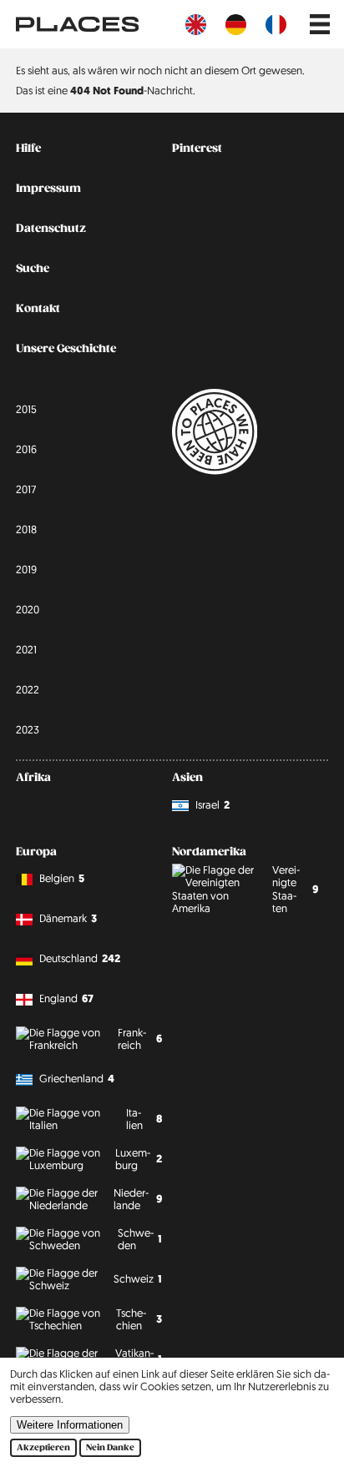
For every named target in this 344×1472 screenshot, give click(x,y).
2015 (26, 409)
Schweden (140, 1239)
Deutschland (79, 958)
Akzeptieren (43, 1448)
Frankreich (140, 1038)
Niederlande (138, 1199)
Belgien (61, 878)
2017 (26, 489)
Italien (144, 1119)
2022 (27, 689)
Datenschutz (51, 228)
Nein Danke (110, 1448)
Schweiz (138, 1279)
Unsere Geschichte (66, 348)
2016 (26, 449)
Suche (32, 268)
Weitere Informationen (70, 1425)
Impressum (48, 188)
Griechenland (76, 1078)
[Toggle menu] (320, 24)
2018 (26, 529)
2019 (26, 569)
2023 (27, 729)
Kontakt (38, 308)
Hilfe (28, 148)
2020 (27, 609)
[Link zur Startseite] (77, 24)
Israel (212, 805)
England (66, 998)
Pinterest (197, 148)
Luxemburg (138, 1159)
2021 (26, 649)
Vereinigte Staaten (295, 889)
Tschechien (139, 1319)
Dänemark (68, 918)
